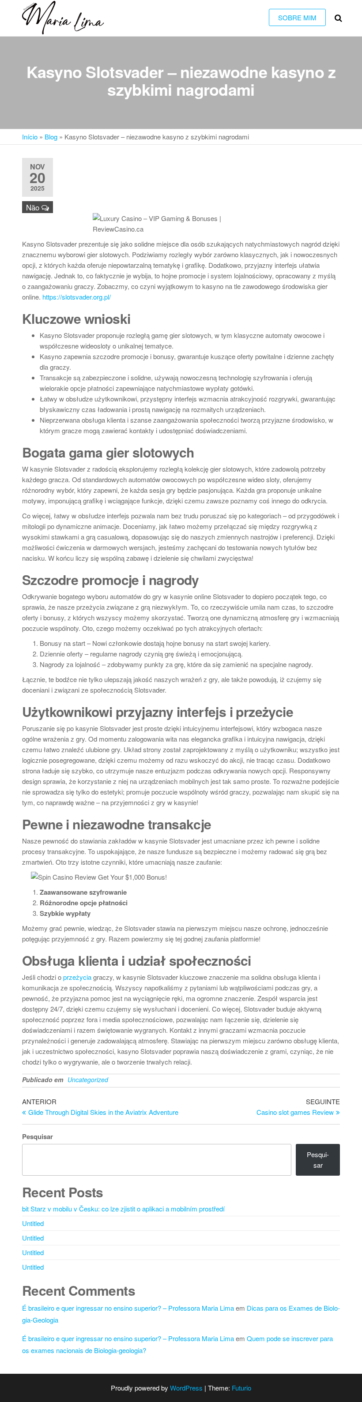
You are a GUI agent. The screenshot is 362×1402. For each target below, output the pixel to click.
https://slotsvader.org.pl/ (76, 296)
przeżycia (77, 977)
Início (30, 136)
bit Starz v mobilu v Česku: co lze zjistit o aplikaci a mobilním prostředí (123, 1208)
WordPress (186, 1387)
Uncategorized (88, 1079)
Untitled (33, 1223)
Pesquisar (37, 1136)
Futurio (241, 1387)
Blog (51, 136)
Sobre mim (297, 17)
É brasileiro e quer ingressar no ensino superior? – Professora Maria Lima (128, 1307)
